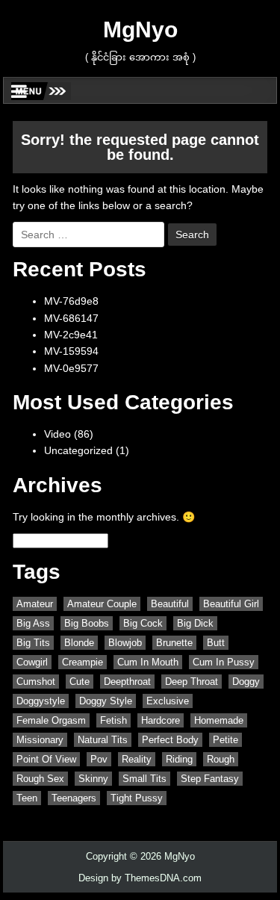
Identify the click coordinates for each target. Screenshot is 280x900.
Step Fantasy (210, 778)
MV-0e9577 (71, 368)
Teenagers (74, 798)
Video (57, 434)
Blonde (79, 642)
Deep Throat (191, 681)
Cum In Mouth (147, 662)
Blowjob (125, 642)
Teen (26, 798)
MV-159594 (71, 351)
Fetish (113, 720)
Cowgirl (32, 662)
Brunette (174, 642)
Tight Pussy (137, 798)
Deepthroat (127, 681)
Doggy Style (105, 701)
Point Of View (46, 759)
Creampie (82, 662)
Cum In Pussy (224, 662)
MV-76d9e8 (71, 301)
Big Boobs (86, 623)
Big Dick (195, 623)
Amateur (34, 603)
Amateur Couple (102, 603)
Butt (216, 642)
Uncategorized (78, 450)
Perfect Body (170, 739)
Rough (220, 759)
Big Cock (143, 623)
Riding (179, 759)
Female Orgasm (51, 720)
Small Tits (144, 778)
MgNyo (140, 29)
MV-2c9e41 (71, 335)
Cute (79, 681)
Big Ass (33, 623)
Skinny (93, 778)
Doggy (246, 681)
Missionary (39, 739)
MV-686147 (71, 318)
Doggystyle (40, 701)
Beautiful (170, 603)
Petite (225, 739)
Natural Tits (103, 739)
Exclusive (167, 701)
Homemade (218, 720)
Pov (99, 759)
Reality (137, 759)
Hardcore (160, 720)
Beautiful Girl (231, 603)
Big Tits (33, 642)
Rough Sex (40, 778)
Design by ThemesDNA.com (140, 878)
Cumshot (35, 681)
